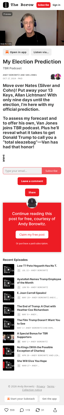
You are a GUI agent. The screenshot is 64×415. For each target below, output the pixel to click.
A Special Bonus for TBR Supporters (32, 335)
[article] (32, 269)
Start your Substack (22, 398)
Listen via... (41, 52)
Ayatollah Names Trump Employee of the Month (39, 280)
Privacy (41, 386)
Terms (50, 386)
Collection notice (32, 390)
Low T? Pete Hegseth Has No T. (37, 265)
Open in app (18, 52)
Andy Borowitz (11, 75)
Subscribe (43, 5)
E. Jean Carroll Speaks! (31, 293)
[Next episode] (12, 42)
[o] (8, 269)
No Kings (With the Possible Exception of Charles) (35, 349)
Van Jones (31, 75)
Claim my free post (32, 234)
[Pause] (4, 42)
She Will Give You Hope (32, 361)
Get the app (49, 398)
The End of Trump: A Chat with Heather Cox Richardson (36, 308)
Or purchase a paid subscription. (32, 243)
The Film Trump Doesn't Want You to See (38, 321)
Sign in (56, 5)
